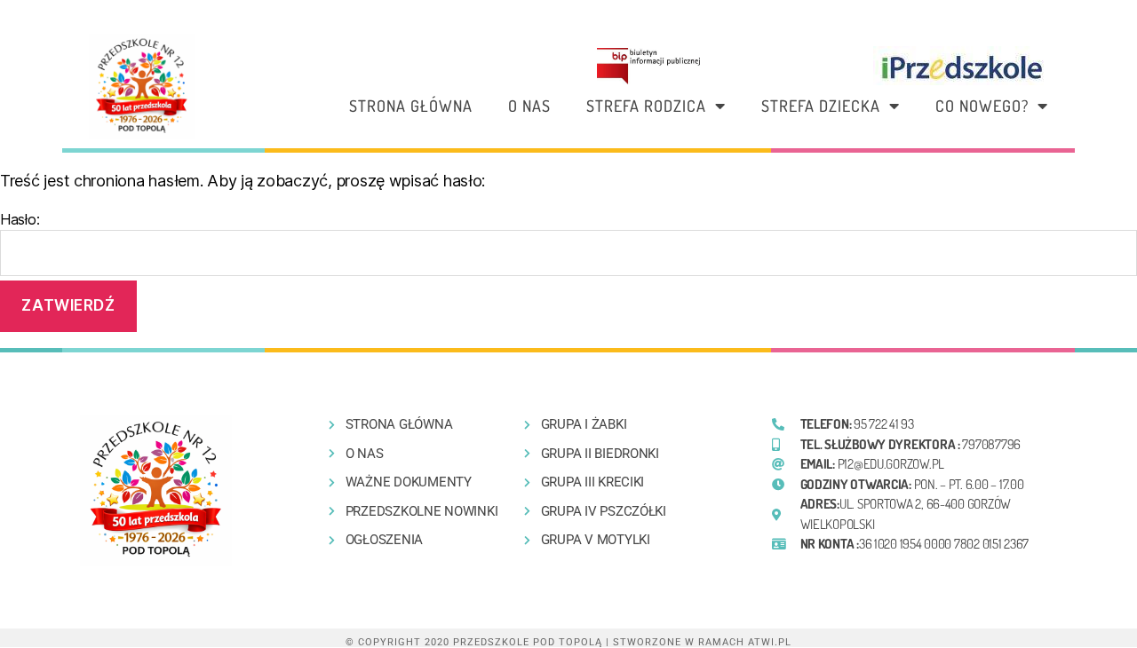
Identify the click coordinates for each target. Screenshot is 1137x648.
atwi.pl (769, 642)
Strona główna (411, 105)
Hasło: (19, 219)
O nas (529, 105)
